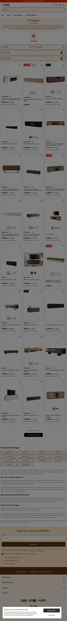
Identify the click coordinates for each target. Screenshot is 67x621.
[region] (32, 612)
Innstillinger (51, 615)
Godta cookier (51, 610)
